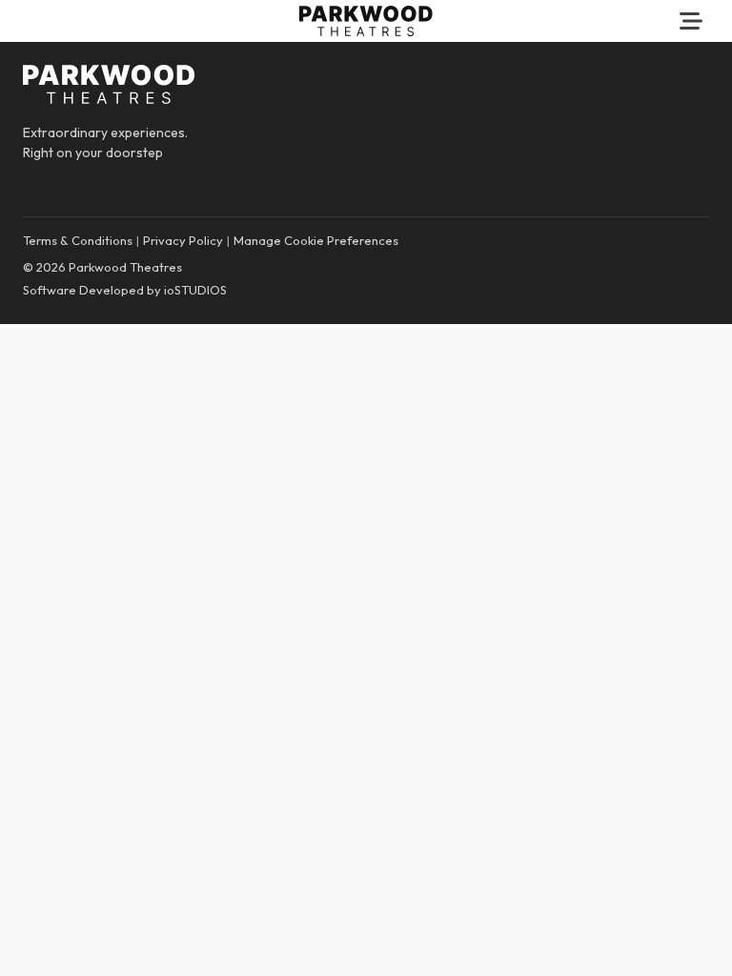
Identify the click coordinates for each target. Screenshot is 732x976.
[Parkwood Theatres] (366, 21)
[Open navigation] (691, 21)
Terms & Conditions (77, 240)
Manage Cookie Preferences (316, 240)
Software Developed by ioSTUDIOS (125, 289)
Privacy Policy (183, 240)
